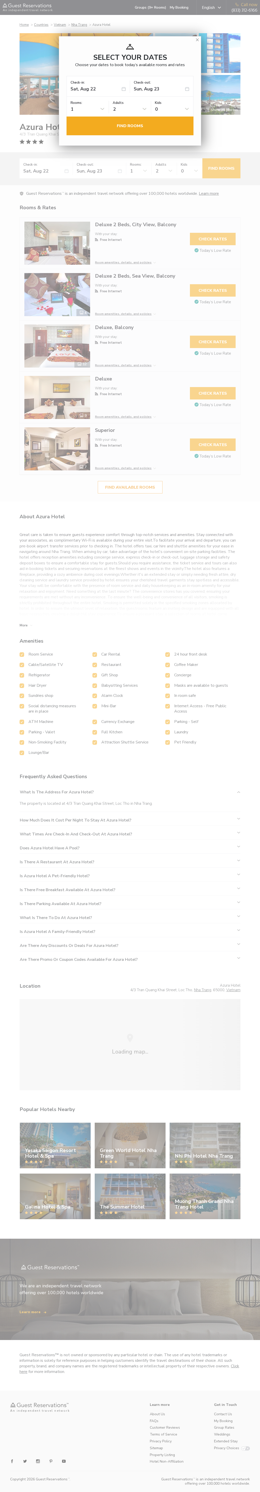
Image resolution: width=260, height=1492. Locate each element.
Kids (158, 103)
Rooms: (76, 103)
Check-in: (78, 83)
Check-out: (142, 83)
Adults (118, 103)
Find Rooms (130, 126)
